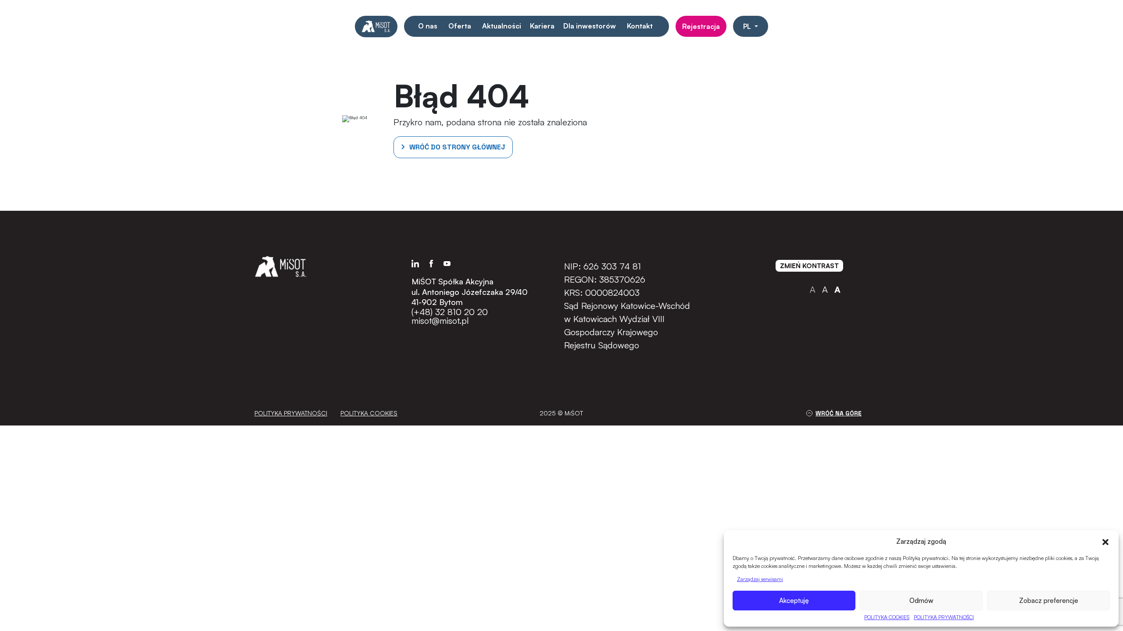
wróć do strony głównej (457, 147)
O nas (427, 25)
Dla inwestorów (589, 25)
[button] (1105, 541)
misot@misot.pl (440, 320)
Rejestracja (701, 26)
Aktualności (501, 25)
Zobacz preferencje (1048, 600)
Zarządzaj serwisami (760, 579)
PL (748, 26)
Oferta (459, 25)
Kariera (542, 25)
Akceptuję (794, 600)
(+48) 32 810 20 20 (449, 312)
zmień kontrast (809, 266)
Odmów (921, 600)
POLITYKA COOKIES (886, 617)
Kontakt (640, 25)
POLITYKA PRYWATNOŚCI (944, 617)
